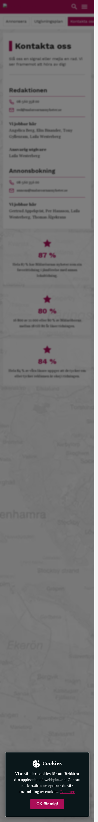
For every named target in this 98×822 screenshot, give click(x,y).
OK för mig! (47, 804)
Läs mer (67, 792)
